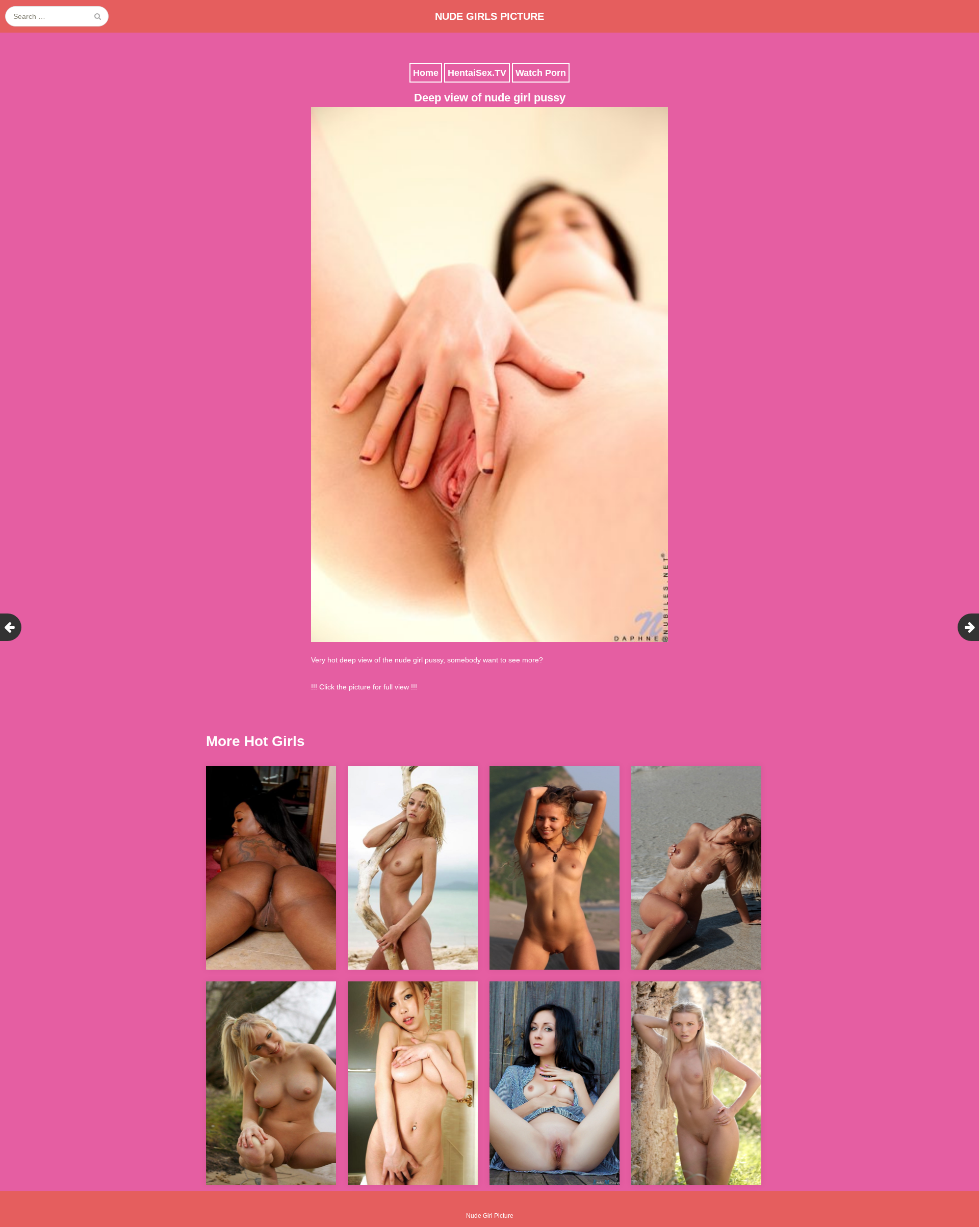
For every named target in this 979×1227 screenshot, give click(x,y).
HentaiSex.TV (477, 73)
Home (426, 73)
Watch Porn (541, 73)
